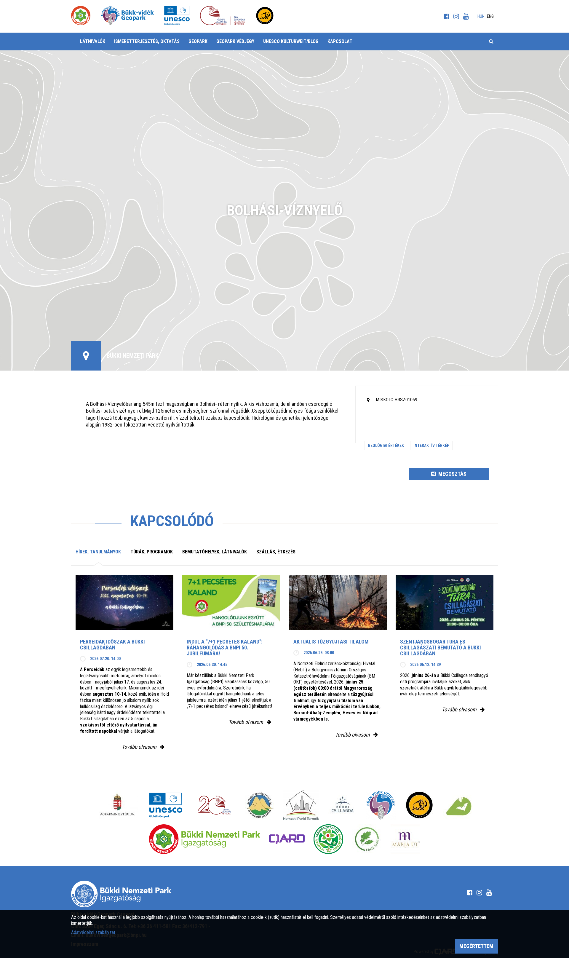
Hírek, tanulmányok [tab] (98, 552)
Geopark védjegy (235, 41)
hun (481, 16)
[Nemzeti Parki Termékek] (301, 805)
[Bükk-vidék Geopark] (381, 805)
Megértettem (476, 946)
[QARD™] (287, 839)
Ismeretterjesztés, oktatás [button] (147, 41)
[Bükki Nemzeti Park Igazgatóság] (204, 839)
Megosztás (451, 474)
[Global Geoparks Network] (214, 805)
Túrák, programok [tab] (151, 552)
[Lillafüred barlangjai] (458, 805)
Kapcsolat (339, 41)
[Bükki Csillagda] (342, 805)
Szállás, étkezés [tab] (275, 552)
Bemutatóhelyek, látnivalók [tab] (214, 552)
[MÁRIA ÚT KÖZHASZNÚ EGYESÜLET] (405, 839)
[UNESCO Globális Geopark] (165, 805)
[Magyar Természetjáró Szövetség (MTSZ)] (328, 839)
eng (490, 16)
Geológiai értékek (386, 445)
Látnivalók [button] (92, 41)
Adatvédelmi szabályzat (93, 932)
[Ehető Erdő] (367, 839)
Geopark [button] (197, 41)
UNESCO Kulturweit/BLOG (291, 41)
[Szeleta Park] (419, 805)
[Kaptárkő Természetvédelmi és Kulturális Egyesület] (259, 805)
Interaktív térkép (431, 445)
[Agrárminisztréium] (117, 805)
